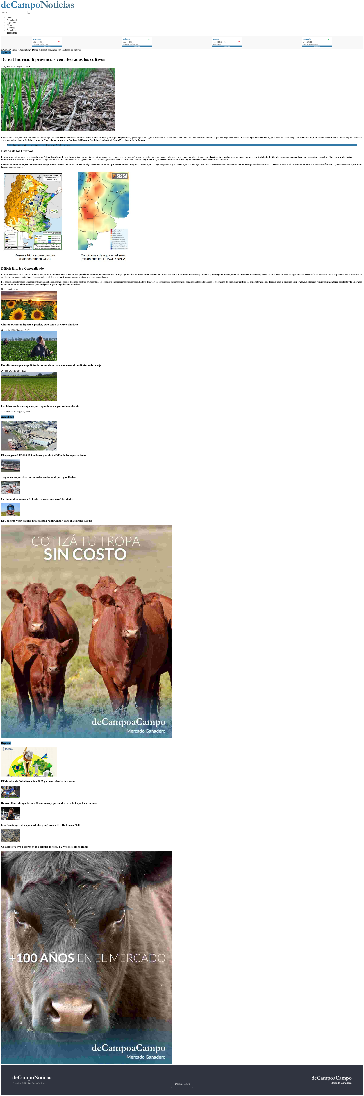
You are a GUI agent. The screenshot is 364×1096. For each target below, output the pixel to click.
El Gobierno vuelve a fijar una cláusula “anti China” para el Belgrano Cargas (46, 520)
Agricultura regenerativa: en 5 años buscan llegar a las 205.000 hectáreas (39, 145)
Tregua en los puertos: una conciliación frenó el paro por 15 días (38, 477)
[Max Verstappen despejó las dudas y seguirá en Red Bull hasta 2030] (10, 819)
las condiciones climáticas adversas (68, 137)
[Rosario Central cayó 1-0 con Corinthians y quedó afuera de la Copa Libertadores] (10, 797)
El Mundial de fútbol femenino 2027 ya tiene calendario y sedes (38, 781)
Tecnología (12, 33)
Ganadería (11, 30)
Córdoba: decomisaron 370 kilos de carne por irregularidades (37, 498)
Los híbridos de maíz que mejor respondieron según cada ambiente (40, 406)
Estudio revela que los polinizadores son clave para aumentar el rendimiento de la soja (51, 365)
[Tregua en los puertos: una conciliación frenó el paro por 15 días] (10, 471)
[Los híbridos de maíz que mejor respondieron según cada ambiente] (29, 400)
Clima (9, 25)
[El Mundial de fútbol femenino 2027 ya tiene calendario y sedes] (29, 776)
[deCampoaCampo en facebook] (182, 1074)
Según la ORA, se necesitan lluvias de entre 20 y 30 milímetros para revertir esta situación (185, 159)
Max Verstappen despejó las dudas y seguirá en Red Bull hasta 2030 (40, 824)
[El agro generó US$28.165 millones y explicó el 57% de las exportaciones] (29, 449)
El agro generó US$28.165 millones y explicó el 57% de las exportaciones (43, 455)
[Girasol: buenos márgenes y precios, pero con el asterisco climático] (29, 319)
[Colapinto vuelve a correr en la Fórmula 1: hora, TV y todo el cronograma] (10, 841)
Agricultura (12, 22)
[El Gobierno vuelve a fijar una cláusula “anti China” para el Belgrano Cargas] (10, 515)
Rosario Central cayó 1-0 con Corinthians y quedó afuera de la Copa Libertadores (49, 803)
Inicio (9, 17)
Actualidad (12, 20)
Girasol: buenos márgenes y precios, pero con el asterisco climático (39, 324)
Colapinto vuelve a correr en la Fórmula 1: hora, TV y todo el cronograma (44, 846)
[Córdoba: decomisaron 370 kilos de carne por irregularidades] (10, 493)
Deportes (11, 27)
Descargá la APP (182, 1084)
